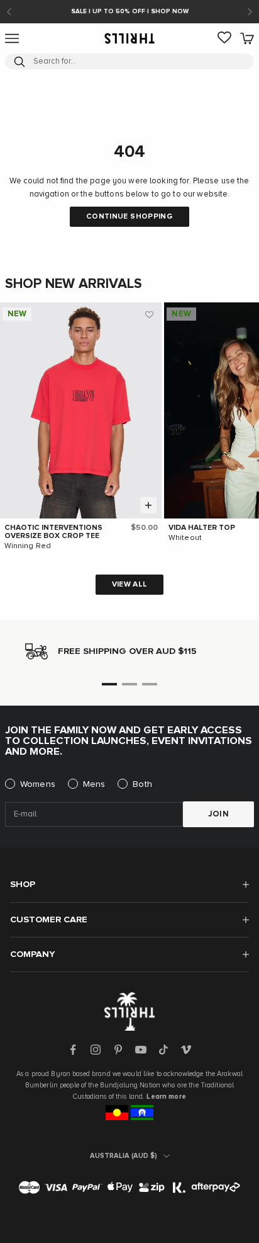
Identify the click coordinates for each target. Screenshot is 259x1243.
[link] (224, 38)
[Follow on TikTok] (163, 1049)
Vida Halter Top (201, 528)
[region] (129, 651)
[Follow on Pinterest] (118, 1049)
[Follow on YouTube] (141, 1049)
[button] (149, 315)
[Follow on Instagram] (95, 1049)
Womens (37, 784)
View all (130, 584)
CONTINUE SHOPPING (129, 217)
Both (142, 784)
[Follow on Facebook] (73, 1049)
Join (218, 814)
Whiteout (185, 538)
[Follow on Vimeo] (186, 1049)
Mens (94, 784)
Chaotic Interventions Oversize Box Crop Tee (53, 532)
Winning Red (27, 546)
